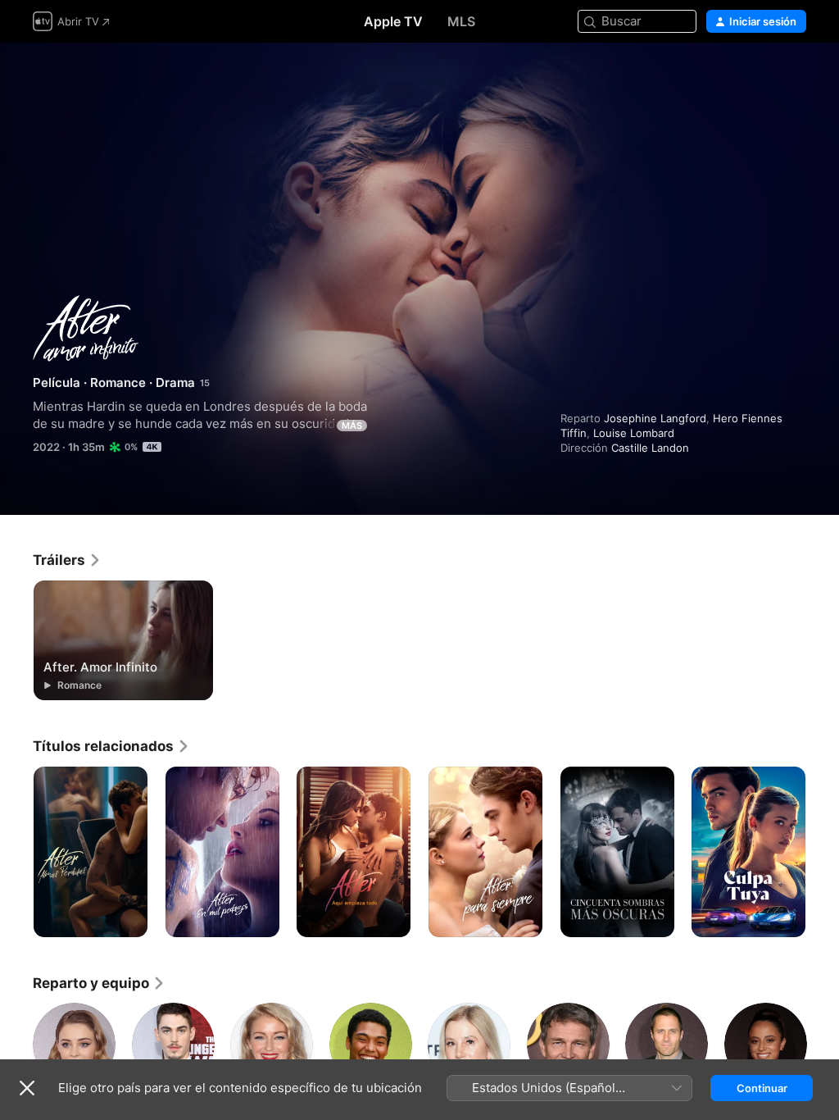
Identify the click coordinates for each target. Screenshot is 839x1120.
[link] (67, 560)
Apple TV (393, 21)
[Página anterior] (16, 852)
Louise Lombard (633, 432)
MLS (461, 21)
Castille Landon (650, 447)
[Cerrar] (27, 1088)
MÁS (352, 425)
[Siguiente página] (822, 852)
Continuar (762, 1088)
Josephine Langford (655, 418)
